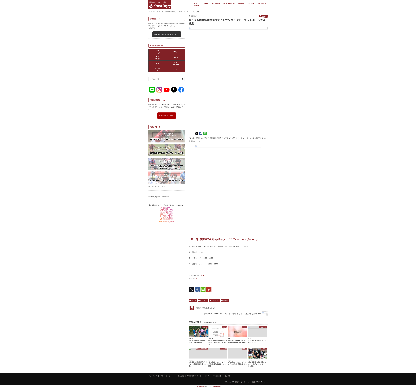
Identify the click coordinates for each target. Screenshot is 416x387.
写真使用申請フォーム (166, 115)
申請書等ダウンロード (194, 376)
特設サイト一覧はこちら (156, 186)
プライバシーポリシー (167, 376)
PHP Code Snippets (200, 386)
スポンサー (250, 3)
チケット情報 (216, 3)
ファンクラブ (261, 3)
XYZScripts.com (217, 386)
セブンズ (193, 301)
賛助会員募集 (217, 376)
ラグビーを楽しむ (229, 3)
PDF (202, 275)
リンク (207, 376)
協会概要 (227, 376)
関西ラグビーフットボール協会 (245, 382)
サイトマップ (152, 376)
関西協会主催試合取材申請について (166, 34)
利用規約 (181, 376)
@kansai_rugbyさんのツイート (158, 197)
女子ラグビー (204, 301)
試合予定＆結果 (195, 4)
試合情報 (225, 301)
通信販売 (241, 3)
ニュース (205, 3)
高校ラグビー (215, 301)
